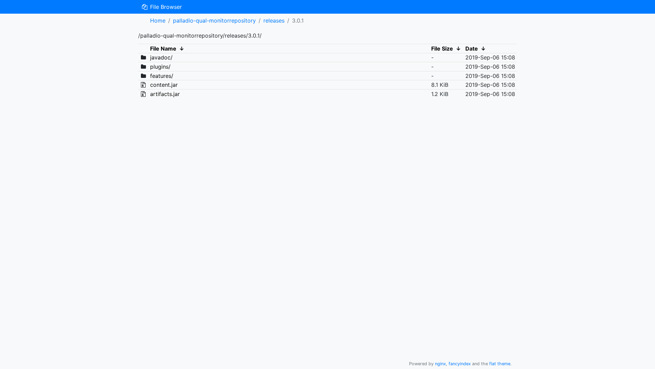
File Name (163, 48)
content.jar (164, 84)
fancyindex (460, 363)
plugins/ (160, 66)
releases (274, 20)
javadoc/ (161, 57)
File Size (442, 48)
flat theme (499, 363)
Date (471, 48)
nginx (440, 363)
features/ (161, 75)
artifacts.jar (165, 94)
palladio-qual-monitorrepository (214, 20)
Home (157, 20)
